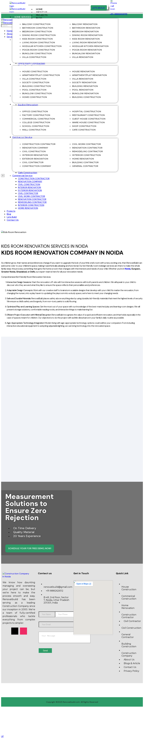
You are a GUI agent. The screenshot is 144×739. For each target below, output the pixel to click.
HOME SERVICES (22, 16)
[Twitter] (14, 631)
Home (39, 9)
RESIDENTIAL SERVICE (25, 64)
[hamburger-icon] (72, 12)
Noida (127, 268)
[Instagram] (23, 631)
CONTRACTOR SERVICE (26, 136)
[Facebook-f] (6, 631)
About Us (41, 12)
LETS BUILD (98, 8)
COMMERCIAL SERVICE (26, 104)
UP (2, 736)
